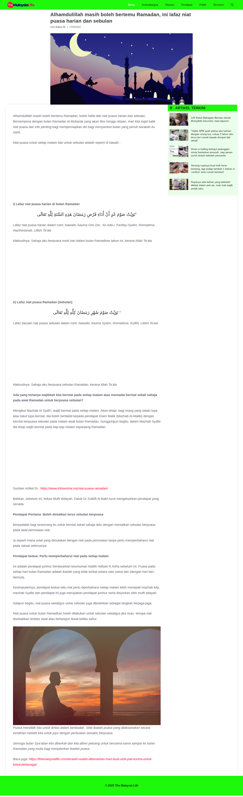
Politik (202, 4)
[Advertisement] (87, 175)
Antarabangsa (150, 4)
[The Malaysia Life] (21, 5)
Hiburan (169, 4)
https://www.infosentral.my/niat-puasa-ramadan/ (74, 488)
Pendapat (186, 4)
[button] (232, 5)
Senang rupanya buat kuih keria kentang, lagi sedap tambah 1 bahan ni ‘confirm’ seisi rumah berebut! (213, 168)
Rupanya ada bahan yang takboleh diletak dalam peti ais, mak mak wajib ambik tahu (212, 185)
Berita (131, 4)
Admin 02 (60, 27)
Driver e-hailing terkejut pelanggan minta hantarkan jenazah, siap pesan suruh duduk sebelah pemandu (212, 152)
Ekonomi (218, 4)
